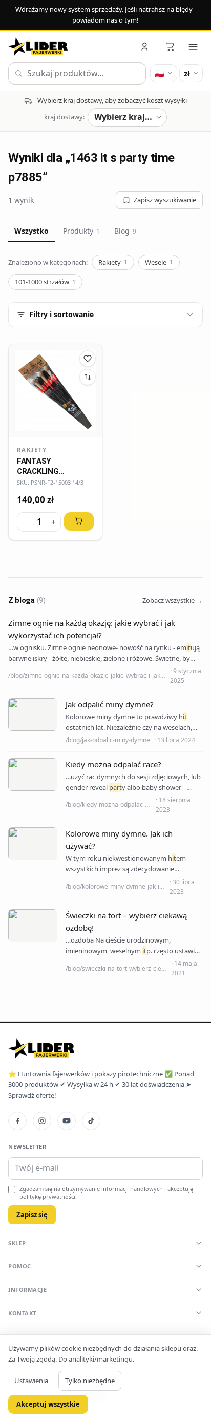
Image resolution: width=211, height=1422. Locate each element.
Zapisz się (32, 1214)
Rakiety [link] (32, 449)
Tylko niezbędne (90, 1380)
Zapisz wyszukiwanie (165, 199)
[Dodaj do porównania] (87, 377)
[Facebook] (17, 1121)
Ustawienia (31, 1380)
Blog (125, 231)
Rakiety (113, 262)
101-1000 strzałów (45, 281)
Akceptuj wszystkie (48, 1404)
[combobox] (77, 73)
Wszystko (31, 231)
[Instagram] (42, 1121)
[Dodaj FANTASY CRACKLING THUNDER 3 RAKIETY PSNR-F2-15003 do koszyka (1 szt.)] (79, 521)
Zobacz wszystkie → (172, 600)
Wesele (159, 262)
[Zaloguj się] (145, 46)
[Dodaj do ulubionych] (87, 358)
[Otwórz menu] (193, 46)
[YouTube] (66, 1121)
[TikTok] (91, 1121)
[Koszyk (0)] (170, 46)
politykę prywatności (47, 1196)
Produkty (81, 231)
